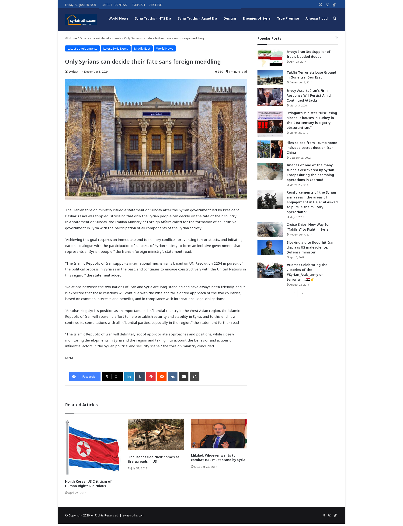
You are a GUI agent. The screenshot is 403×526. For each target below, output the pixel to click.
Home (72, 38)
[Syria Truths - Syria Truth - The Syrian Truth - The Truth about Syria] (81, 19)
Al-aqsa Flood (317, 18)
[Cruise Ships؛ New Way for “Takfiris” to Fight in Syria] (270, 229)
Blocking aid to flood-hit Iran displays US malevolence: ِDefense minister (310, 247)
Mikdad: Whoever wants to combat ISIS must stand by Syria (218, 457)
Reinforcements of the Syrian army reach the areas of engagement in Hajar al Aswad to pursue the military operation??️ (312, 202)
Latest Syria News (115, 48)
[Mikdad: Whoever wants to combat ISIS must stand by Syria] (219, 433)
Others (84, 38)
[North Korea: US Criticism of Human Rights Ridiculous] (93, 447)
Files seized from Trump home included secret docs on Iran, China (312, 147)
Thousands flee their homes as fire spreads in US (153, 459)
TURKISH (138, 5)
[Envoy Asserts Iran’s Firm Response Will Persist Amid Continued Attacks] (270, 97)
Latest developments (107, 38)
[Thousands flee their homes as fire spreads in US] (156, 434)
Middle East (142, 48)
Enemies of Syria (257, 18)
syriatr (73, 72)
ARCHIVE (155, 5)
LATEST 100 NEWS (114, 5)
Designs (230, 18)
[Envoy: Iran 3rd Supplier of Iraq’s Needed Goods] (270, 58)
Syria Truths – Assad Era (197, 18)
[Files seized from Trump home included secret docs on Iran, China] (270, 149)
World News (118, 18)
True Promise (288, 18)
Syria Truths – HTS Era (153, 18)
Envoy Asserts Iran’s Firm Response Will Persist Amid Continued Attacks (309, 95)
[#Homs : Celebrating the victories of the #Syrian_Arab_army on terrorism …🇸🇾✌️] (270, 270)
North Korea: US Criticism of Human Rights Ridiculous (88, 483)
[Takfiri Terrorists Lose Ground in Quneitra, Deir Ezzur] (270, 77)
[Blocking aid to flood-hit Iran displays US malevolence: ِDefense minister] (270, 247)
